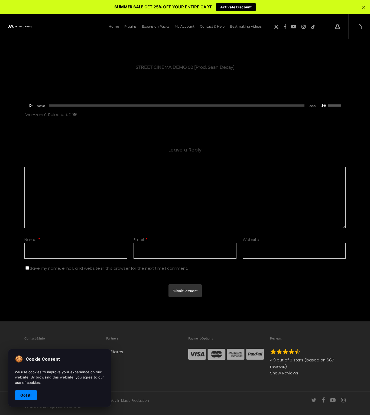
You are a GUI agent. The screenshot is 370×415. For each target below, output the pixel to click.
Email (141, 239)
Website (251, 239)
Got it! (26, 395)
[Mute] (323, 105)
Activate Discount (236, 7)
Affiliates (114, 352)
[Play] (31, 105)
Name (32, 239)
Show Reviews (284, 373)
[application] (185, 105)
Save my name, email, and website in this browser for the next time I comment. (109, 268)
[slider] (335, 103)
